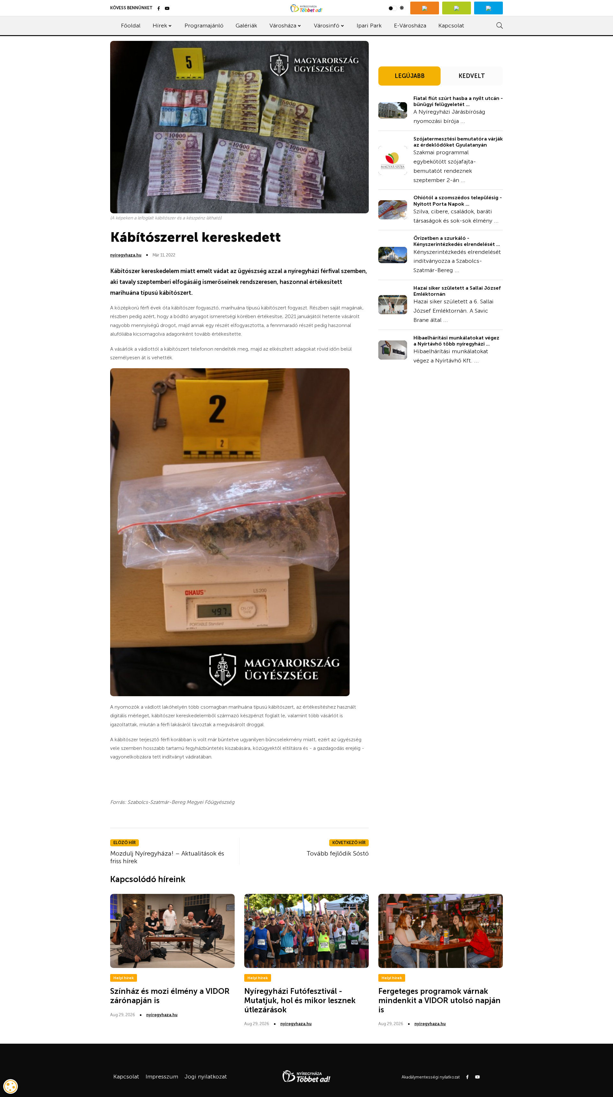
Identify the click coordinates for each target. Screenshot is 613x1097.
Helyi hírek (123, 978)
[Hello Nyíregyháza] (488, 8)
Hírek (160, 25)
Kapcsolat (451, 25)
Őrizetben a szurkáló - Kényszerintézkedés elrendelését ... (456, 241)
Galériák (246, 25)
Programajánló (204, 25)
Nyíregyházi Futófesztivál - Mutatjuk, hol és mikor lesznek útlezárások (300, 1000)
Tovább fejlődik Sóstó (337, 853)
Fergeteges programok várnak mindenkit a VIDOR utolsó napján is (439, 1000)
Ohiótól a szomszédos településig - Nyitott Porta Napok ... (457, 200)
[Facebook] (158, 8)
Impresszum (162, 1076)
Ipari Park (369, 25)
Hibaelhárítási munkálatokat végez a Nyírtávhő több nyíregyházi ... (456, 341)
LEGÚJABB (410, 76)
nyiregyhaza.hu (125, 255)
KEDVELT (471, 76)
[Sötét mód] (396, 8)
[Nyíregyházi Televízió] (424, 8)
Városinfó (326, 25)
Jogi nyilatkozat (206, 1076)
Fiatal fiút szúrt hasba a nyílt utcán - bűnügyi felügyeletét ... (458, 101)
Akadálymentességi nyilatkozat (431, 1077)
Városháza (282, 25)
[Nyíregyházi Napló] (456, 8)
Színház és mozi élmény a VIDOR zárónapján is (170, 996)
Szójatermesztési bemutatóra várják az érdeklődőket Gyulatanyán (458, 142)
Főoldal (130, 25)
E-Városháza (410, 25)
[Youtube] (167, 8)
